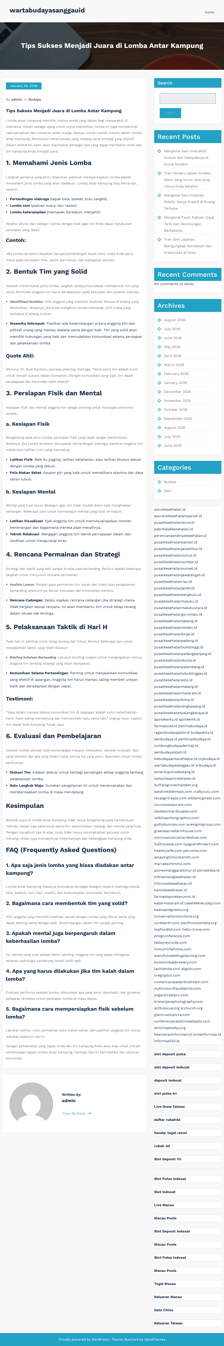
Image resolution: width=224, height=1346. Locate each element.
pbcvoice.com (195, 851)
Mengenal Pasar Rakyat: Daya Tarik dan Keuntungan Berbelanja (189, 224)
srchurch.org (192, 1008)
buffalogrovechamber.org (176, 785)
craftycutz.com (206, 791)
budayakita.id (202, 732)
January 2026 (175, 383)
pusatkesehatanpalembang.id (179, 667)
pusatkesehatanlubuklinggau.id (180, 673)
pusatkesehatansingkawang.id (179, 706)
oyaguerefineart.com (201, 844)
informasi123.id (166, 1041)
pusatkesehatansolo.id (173, 680)
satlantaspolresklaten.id (174, 778)
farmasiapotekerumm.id (174, 896)
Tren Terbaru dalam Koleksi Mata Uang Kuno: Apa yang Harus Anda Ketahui (187, 179)
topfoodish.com (167, 929)
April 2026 (172, 356)
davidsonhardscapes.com (175, 811)
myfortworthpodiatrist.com (177, 988)
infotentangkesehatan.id (175, 877)
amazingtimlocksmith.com (176, 857)
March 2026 (174, 365)
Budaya (34, 99)
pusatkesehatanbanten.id (175, 542)
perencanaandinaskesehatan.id (180, 536)
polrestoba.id (208, 870)
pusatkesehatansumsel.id (175, 568)
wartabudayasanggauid (47, 10)
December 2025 (177, 392)
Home (209, 12)
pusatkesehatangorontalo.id (178, 614)
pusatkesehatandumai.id (175, 660)
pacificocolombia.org (199, 923)
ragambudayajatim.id (172, 732)
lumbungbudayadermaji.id (176, 746)
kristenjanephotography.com (178, 1001)
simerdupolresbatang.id (174, 772)
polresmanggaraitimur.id (175, 870)
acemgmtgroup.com (203, 824)
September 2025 (178, 419)
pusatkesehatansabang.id (175, 621)
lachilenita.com (167, 969)
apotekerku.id (166, 719)
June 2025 (173, 445)
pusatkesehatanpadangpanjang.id (182, 654)
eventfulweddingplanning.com (179, 956)
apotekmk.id (189, 719)
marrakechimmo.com (172, 864)
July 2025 (172, 436)
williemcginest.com (204, 798)
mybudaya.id (209, 759)
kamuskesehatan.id (170, 890)
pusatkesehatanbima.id (174, 700)
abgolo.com (191, 969)
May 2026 (172, 347)
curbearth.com (167, 923)
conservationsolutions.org (176, 916)
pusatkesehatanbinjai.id (174, 634)
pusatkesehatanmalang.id (176, 686)
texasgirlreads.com (170, 798)
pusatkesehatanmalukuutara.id (180, 608)
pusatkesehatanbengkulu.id (177, 595)
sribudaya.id (205, 765)
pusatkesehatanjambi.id (174, 588)
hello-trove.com (196, 929)
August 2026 (175, 320)
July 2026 (172, 329)
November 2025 (177, 401)
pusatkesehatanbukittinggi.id (178, 647)
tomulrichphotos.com (172, 949)
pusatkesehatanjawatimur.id (178, 549)
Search (165, 83)
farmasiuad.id (165, 726)
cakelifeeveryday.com (202, 903)
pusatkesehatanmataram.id (177, 693)
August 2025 (174, 427)
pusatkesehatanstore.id (174, 522)
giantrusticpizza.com (172, 1015)
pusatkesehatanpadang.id (176, 641)
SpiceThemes (154, 1339)
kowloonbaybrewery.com (175, 962)
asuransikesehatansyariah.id (178, 516)
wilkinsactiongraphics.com (176, 818)
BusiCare (132, 1339)
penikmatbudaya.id (194, 739)
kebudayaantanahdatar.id (175, 759)
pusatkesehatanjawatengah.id (179, 575)
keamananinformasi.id (173, 1034)
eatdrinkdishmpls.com (173, 791)
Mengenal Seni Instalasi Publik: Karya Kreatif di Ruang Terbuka (189, 201)
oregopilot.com (167, 975)
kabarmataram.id (168, 903)
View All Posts (74, 1113)
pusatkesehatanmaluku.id (176, 601)
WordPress (100, 1339)
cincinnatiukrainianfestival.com (180, 837)
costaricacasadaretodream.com (181, 982)
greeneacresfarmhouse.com (178, 831)
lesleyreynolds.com (170, 942)
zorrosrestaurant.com (173, 805)
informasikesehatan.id (173, 883)
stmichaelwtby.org (170, 1028)
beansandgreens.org (171, 910)
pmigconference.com (172, 936)
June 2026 (173, 338)
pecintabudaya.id (192, 726)
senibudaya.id (165, 739)
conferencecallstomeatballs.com (182, 1021)
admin (16, 99)
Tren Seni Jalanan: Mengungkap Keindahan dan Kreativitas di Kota (188, 246)
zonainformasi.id (207, 1034)
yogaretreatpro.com (171, 995)
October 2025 (175, 410)
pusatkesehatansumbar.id (176, 562)
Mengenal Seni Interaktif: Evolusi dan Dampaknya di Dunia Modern (186, 157)
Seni (167, 491)
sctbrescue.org (167, 1008)
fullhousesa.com (168, 844)
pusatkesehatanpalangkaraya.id (181, 713)
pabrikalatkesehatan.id (173, 529)
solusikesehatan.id (170, 509)
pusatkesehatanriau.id (173, 581)
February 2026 (176, 374)
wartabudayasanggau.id (174, 765)
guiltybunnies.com (169, 824)
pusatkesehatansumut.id (175, 555)
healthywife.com (168, 851)
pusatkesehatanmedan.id (175, 627)
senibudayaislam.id (170, 752)
